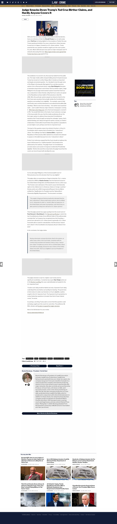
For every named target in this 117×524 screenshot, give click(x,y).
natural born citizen (58, 358)
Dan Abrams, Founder (90, 514)
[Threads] (18, 3)
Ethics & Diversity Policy (74, 514)
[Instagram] (15, 3)
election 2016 (42, 358)
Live (23, 6)
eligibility (50, 358)
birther (36, 358)
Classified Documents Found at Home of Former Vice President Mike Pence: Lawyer (84, 487)
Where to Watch (30, 6)
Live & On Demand (100, 2)
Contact (82, 514)
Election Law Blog (36, 282)
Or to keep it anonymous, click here (85, 105)
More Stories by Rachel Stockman (47, 413)
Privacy (50, 514)
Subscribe (93, 6)
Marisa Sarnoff (50, 464)
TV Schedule (38, 6)
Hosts (69, 6)
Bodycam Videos (46, 6)
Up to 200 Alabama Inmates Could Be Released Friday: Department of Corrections (58, 460)
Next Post (115, 264)
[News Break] (26, 3)
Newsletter (44, 514)
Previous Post (1, 264)
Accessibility (56, 514)
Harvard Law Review (53, 214)
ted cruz (67, 358)
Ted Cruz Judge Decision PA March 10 (35, 312)
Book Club (83, 6)
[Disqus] (47, 434)
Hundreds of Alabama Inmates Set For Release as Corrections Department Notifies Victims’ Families (84, 460)
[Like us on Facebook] (10, 3)
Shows (52, 6)
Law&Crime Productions (61, 6)
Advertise (39, 514)
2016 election (29, 358)
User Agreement (63, 514)
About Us (33, 514)
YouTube (111, 2)
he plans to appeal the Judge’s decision (49, 306)
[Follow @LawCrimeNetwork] (21, 3)
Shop (79, 6)
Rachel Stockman (26, 15)
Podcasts (74, 6)
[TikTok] (13, 3)
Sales (88, 6)
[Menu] (2, 2)
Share (25, 19)
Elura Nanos (24, 464)
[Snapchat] (23, 3)
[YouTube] (7, 3)
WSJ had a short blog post (36, 110)
